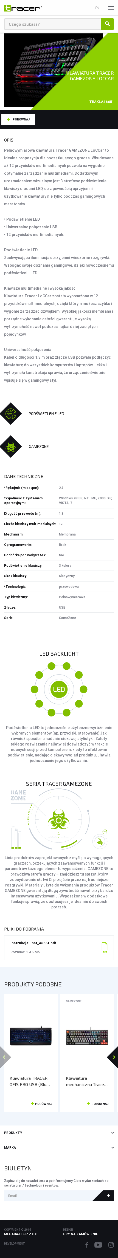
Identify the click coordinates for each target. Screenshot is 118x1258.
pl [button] (97, 8)
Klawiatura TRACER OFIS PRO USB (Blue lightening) (29, 1081)
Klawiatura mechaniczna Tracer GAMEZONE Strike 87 (87, 1081)
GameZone (74, 1001)
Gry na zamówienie (80, 1234)
